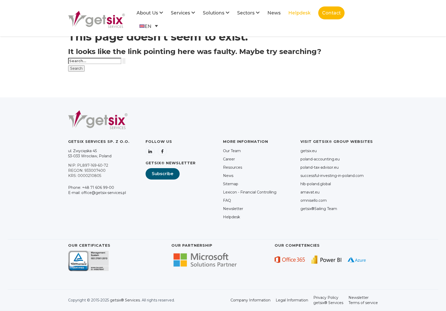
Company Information (250, 300)
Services (180, 12)
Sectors (245, 12)
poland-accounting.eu (320, 159)
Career (229, 159)
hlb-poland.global (315, 184)
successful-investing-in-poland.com (332, 175)
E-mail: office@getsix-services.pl (97, 192)
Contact (331, 12)
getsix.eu (308, 151)
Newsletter (233, 208)
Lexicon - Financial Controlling (249, 192)
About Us (147, 12)
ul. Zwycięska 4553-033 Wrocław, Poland (90, 153)
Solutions (213, 12)
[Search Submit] (123, 61)
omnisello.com (313, 200)
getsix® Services (125, 300)
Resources (232, 167)
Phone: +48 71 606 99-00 (91, 187)
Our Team (232, 151)
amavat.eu (310, 192)
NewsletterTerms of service (363, 300)
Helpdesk (299, 12)
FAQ (227, 200)
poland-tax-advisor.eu (319, 167)
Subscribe (162, 173)
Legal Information (292, 300)
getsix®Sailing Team (318, 208)
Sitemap (230, 184)
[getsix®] (96, 19)
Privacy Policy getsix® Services (328, 300)
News (274, 12)
